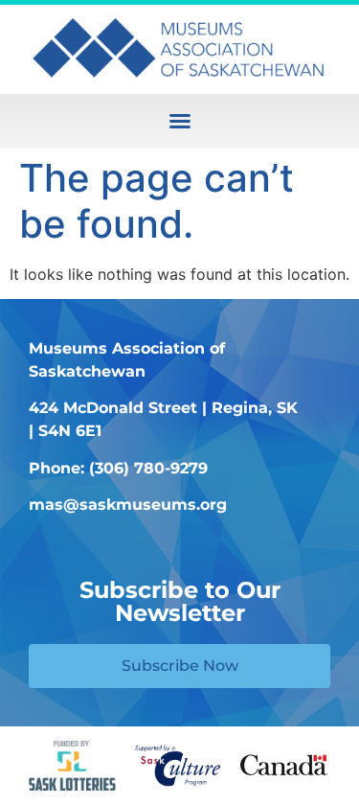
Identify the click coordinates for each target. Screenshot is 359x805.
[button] (180, 121)
